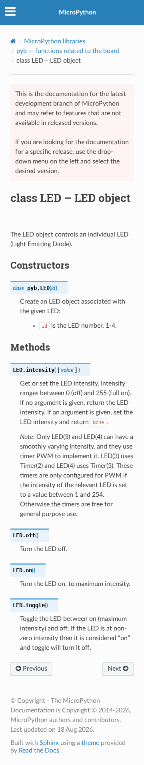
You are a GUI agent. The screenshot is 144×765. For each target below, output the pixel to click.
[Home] (13, 41)
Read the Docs (39, 750)
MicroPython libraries (54, 41)
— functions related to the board (68, 51)
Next (115, 668)
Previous (34, 668)
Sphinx (49, 743)
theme (90, 743)
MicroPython (77, 12)
